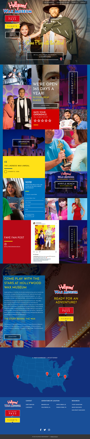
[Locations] (45, 105)
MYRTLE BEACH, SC (61, 404)
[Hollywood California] (73, 87)
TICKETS (74, 2)
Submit (30, 215)
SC (65, 375)
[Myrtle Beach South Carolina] (66, 184)
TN (58, 373)
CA (17, 375)
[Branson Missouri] (24, 142)
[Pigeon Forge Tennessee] (73, 242)
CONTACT (83, 2)
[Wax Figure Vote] (12, 35)
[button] (77, 2)
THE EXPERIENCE (49, 2)
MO (47, 373)
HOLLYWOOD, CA (45, 407)
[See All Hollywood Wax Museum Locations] (45, 56)
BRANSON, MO (45, 404)
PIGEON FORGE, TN (61, 407)
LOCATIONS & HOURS (63, 2)
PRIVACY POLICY (54, 436)
